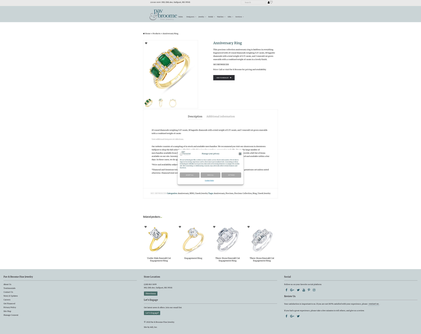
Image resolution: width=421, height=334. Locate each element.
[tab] (195, 116)
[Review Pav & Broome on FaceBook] (286, 316)
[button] (240, 154)
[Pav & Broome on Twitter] (298, 290)
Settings (231, 175)
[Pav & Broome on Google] (292, 290)
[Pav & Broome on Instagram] (314, 290)
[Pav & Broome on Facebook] (286, 290)
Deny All (210, 175)
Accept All (190, 175)
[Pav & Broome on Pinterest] (308, 290)
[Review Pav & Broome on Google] (292, 316)
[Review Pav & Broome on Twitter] (298, 316)
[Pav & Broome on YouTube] (303, 290)
